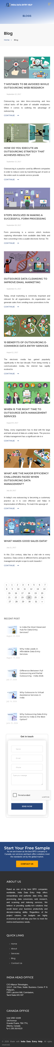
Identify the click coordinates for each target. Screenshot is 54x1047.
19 (35, 593)
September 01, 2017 (14, 289)
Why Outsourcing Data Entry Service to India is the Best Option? (33, 717)
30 (29, 601)
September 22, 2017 (14, 94)
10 (18, 589)
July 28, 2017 (11, 491)
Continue (9, 115)
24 (29, 597)
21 (9, 597)
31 (36, 601)
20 (42, 593)
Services (15, 953)
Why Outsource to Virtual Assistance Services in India (32, 695)
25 (35, 597)
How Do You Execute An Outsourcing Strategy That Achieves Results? (24, 152)
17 (22, 593)
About (14, 948)
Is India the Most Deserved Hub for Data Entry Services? (32, 630)
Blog (13, 958)
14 (44, 589)
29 (23, 601)
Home (6, 40)
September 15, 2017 (14, 162)
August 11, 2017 (12, 352)
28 (16, 601)
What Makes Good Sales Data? (25, 541)
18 (29, 593)
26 (42, 597)
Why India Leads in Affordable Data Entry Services (30, 651)
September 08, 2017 (14, 225)
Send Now (27, 806)
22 (16, 597)
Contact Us (27, 864)
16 (16, 593)
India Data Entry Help (31, 1041)
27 (10, 601)
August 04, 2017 (12, 423)
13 (38, 589)
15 (9, 593)
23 (22, 597)
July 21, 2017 (11, 548)
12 (31, 589)
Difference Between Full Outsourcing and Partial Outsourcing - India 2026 (31, 673)
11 (25, 589)
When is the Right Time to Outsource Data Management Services (25, 413)
